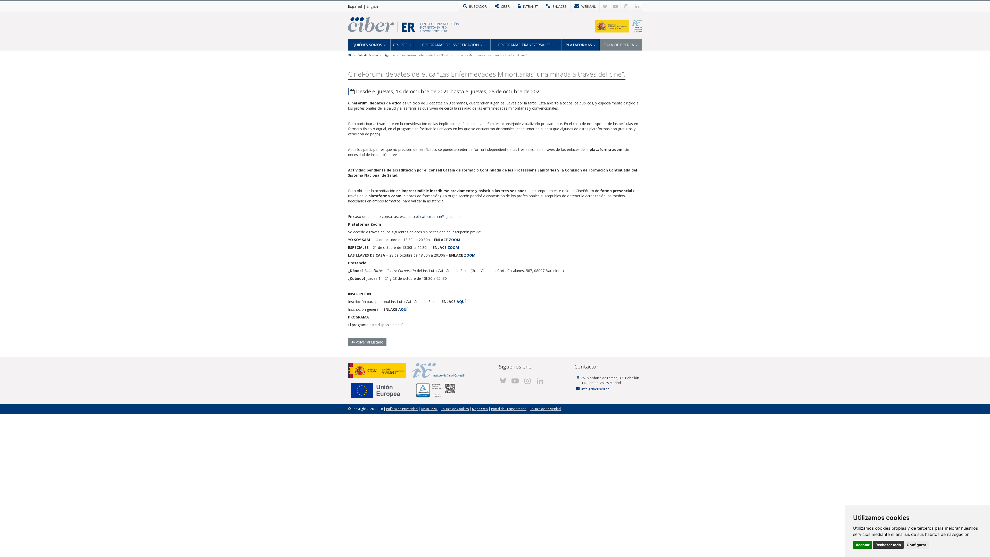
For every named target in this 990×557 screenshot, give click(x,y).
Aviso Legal (429, 409)
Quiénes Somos (367, 44)
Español (355, 6)
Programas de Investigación (451, 44)
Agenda (389, 55)
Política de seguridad (545, 409)
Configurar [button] (916, 545)
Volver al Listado (369, 342)
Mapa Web (480, 409)
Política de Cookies (455, 409)
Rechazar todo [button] (888, 545)
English (372, 6)
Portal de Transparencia (508, 409)
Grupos (401, 44)
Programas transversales (524, 44)
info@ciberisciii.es (595, 389)
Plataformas (579, 44)
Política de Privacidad (402, 409)
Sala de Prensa (619, 44)
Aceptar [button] (863, 545)
